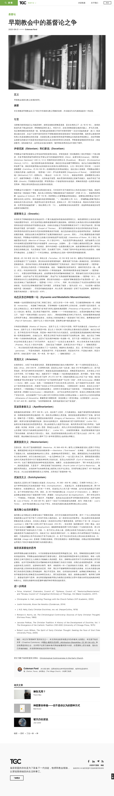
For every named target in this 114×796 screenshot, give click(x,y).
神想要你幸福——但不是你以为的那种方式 (56, 705)
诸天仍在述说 (40, 719)
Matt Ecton (37, 709)
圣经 (22, 733)
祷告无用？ (39, 691)
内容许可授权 (94, 765)
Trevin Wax (37, 695)
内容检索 (81, 3)
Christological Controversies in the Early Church (61, 658)
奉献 (107, 3)
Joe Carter (37, 723)
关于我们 (94, 3)
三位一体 (30, 733)
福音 (15, 733)
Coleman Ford (31, 29)
